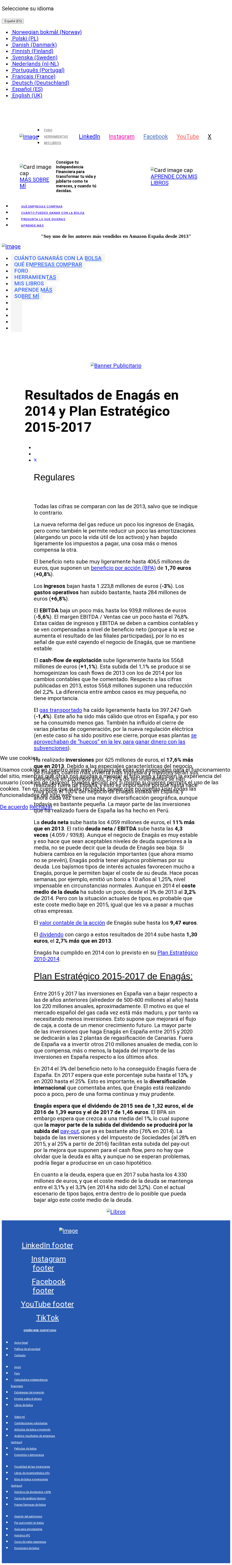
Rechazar (41, 807)
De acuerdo (14, 807)
